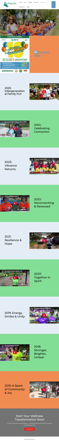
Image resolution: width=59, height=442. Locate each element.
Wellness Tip (22, 6)
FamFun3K (43, 2)
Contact (28, 6)
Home (20, 2)
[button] (53, 4)
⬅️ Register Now (42, 53)
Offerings (30, 2)
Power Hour (36, 2)
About (25, 2)
